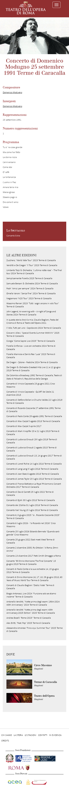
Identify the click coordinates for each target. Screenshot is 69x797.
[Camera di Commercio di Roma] (36, 781)
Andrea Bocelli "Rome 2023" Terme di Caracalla (28, 617)
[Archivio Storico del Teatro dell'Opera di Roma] (26, 7)
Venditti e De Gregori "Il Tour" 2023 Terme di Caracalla (31, 265)
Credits (5, 740)
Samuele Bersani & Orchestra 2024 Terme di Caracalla (32, 283)
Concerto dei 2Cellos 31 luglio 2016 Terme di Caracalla (32, 505)
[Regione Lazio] (44, 758)
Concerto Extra (13, 235)
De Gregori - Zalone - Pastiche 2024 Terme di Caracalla (32, 362)
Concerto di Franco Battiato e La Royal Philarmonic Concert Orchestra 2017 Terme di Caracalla (33, 485)
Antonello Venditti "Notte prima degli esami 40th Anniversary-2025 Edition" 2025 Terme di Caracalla (30, 611)
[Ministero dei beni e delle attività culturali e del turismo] (24, 758)
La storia (18, 735)
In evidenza (55, 735)
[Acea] (15, 781)
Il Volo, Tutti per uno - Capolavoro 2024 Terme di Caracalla (33, 327)
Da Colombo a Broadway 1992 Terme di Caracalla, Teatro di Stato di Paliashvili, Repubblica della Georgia (34, 377)
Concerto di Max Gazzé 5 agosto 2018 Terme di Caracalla (33, 421)
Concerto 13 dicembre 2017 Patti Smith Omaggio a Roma (33, 555)
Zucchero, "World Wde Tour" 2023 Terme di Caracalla (31, 260)
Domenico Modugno (12, 92)
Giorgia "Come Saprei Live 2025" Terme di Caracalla (30, 340)
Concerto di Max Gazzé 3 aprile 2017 (23, 426)
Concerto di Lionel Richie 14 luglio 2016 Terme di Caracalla (34, 463)
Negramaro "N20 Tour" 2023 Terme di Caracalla (29, 298)
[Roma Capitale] (24, 767)
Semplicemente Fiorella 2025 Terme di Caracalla (29, 278)
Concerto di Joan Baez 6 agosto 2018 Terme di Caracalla (32, 473)
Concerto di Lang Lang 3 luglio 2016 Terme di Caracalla (32, 468)
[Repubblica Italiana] (10, 758)
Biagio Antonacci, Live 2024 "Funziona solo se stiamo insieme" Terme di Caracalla (31, 595)
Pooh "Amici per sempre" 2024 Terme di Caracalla (29, 288)
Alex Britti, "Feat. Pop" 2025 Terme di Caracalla (28, 623)
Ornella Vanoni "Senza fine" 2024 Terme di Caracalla (31, 293)
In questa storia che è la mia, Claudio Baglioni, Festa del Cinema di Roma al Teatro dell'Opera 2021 (32, 321)
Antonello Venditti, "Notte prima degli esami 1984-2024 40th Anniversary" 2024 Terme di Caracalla (33, 603)
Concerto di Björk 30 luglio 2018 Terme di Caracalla (30, 500)
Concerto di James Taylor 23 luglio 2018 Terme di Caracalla (34, 478)
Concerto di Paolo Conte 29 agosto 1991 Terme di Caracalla (34, 416)
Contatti (42, 735)
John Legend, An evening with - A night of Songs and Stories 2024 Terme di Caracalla (31, 313)
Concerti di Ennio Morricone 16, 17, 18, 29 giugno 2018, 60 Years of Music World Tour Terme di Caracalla (34, 579)
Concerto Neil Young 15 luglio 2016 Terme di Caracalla (32, 510)
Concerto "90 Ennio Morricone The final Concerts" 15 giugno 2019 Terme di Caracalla (31, 563)
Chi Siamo (6, 735)
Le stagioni (30, 735)
